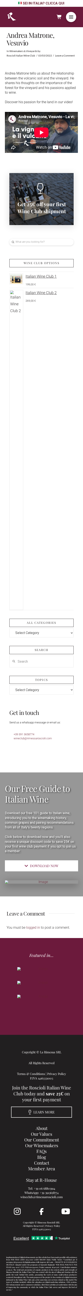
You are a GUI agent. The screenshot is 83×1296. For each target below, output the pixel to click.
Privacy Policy (56, 1074)
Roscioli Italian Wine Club (21, 55)
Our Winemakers (41, 1145)
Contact (41, 1163)
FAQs (41, 1151)
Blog (41, 1157)
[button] (71, 17)
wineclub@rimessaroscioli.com (33, 738)
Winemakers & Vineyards (23, 51)
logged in (33, 928)
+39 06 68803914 (44, 1188)
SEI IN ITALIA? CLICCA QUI (43, 3)
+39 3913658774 (49, 1192)
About (41, 1128)
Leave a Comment (65, 55)
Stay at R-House (41, 1180)
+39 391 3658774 (24, 734)
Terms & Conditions (31, 1074)
